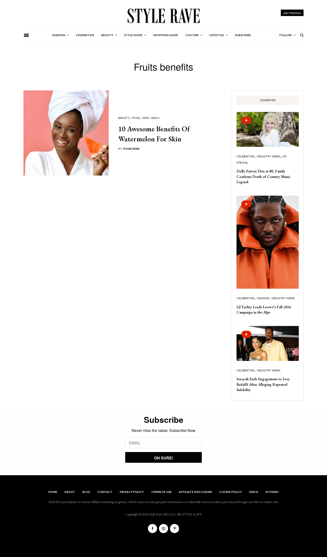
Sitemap (272, 492)
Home (52, 492)
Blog (86, 492)
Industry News (268, 156)
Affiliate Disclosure (195, 492)
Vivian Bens (131, 148)
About (69, 492)
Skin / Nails (150, 118)
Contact (105, 492)
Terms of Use (161, 492)
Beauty (123, 118)
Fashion (263, 298)
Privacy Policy (132, 492)
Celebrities (246, 156)
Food (136, 118)
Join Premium (292, 13)
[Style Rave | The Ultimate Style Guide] (163, 15)
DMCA (253, 492)
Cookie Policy (230, 492)
